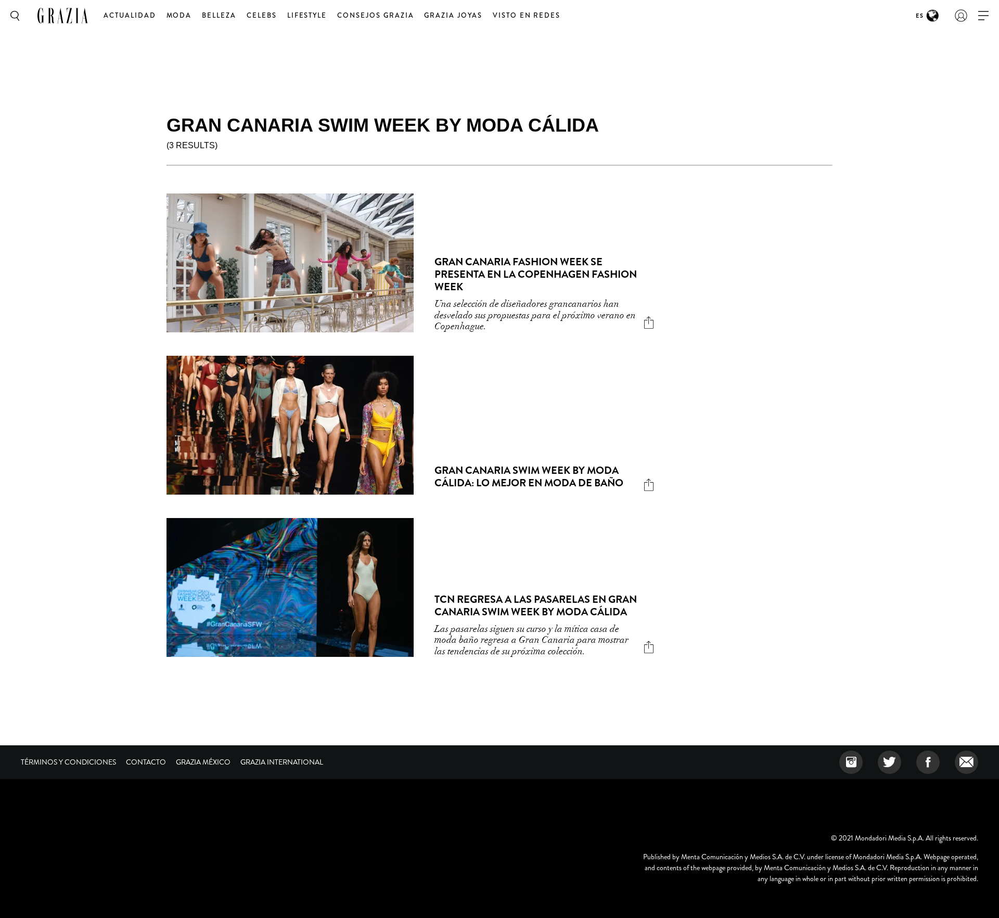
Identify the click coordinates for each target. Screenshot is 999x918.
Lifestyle (307, 15)
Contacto (146, 762)
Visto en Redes (526, 15)
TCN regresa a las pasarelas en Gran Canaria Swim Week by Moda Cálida (535, 605)
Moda (179, 15)
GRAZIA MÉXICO (203, 762)
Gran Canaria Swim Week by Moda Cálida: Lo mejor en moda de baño (528, 476)
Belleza (219, 15)
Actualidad (130, 15)
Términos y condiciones (68, 762)
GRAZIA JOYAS (453, 15)
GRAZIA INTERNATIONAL (281, 762)
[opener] (983, 16)
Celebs (262, 15)
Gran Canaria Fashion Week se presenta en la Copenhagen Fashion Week (535, 274)
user (961, 15)
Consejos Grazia (375, 15)
